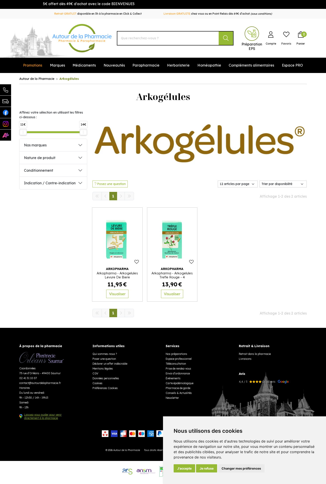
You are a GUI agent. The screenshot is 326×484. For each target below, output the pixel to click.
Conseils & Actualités (179, 393)
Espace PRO (292, 65)
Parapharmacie (145, 65)
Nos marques (35, 145)
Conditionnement (38, 170)
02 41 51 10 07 (28, 378)
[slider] (23, 132)
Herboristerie (178, 65)
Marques (57, 65)
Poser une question (104, 358)
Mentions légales (102, 368)
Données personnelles (105, 378)
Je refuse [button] (207, 468)
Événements (173, 378)
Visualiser (117, 294)
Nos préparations (176, 354)
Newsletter (172, 397)
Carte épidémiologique (179, 383)
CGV (95, 373)
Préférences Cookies (105, 388)
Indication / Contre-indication (50, 183)
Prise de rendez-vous (178, 368)
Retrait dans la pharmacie (255, 354)
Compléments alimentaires (251, 65)
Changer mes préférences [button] (241, 468)
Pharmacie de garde (178, 388)
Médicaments (84, 65)
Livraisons (245, 358)
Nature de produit (39, 157)
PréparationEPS (252, 46)
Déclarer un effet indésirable (109, 363)
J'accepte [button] (184, 468)
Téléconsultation (176, 363)
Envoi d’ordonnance (178, 373)
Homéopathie (209, 65)
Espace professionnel (179, 358)
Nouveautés (114, 65)
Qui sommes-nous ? (104, 354)
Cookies (97, 383)
